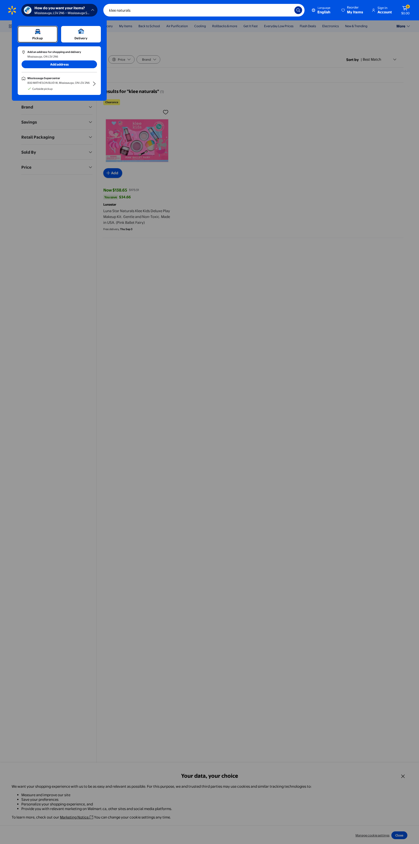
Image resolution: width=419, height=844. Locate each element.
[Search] (298, 10)
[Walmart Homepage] (12, 10)
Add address (59, 64)
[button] (352, 10)
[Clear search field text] (287, 10)
